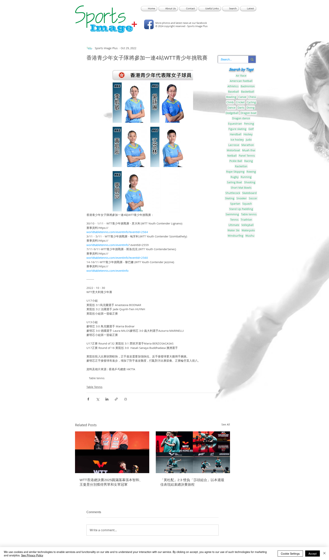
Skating (229, 198)
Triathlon (246, 219)
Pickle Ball (235, 161)
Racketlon (241, 166)
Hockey (248, 134)
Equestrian (235, 123)
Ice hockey (237, 139)
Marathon (247, 145)
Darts (241, 107)
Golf (251, 129)
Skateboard (249, 193)
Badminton (248, 86)
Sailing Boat (234, 182)
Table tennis (97, 378)
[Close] (324, 553)
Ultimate (233, 225)
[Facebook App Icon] (149, 24)
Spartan (235, 203)
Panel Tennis (247, 155)
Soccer (253, 198)
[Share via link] (116, 399)
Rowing (251, 171)
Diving (251, 107)
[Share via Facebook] (88, 399)
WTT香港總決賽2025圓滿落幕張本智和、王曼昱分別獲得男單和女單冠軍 (111, 482)
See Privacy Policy (32, 555)
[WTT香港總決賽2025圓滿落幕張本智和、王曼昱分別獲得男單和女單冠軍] (112, 452)
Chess (252, 97)
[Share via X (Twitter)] (97, 399)
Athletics (233, 86)
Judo (249, 139)
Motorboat (233, 150)
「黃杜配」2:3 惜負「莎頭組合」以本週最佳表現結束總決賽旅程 (192, 482)
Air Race (241, 75)
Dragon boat (248, 113)
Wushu (249, 235)
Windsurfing (235, 235)
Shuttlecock (232, 193)
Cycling (251, 102)
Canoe (242, 97)
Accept (312, 553)
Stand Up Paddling (241, 209)
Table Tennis (94, 387)
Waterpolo (248, 230)
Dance (232, 107)
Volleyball (247, 225)
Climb (230, 102)
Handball (235, 134)
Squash (247, 203)
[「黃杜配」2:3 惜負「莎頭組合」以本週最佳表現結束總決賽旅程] (193, 452)
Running (246, 177)
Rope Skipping (235, 171)
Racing (248, 161)
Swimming (232, 214)
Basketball (247, 91)
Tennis (234, 219)
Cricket (240, 102)
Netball (232, 155)
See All (225, 424)
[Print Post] (125, 399)
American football (241, 81)
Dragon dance (241, 118)
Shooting (249, 182)
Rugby (235, 177)
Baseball (233, 91)
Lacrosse (233, 145)
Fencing (249, 123)
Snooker (241, 198)
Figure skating (237, 129)
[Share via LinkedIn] (107, 399)
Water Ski (234, 230)
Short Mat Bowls (241, 187)
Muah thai (248, 150)
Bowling (231, 97)
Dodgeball (232, 113)
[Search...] (252, 59)
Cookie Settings (290, 553)
